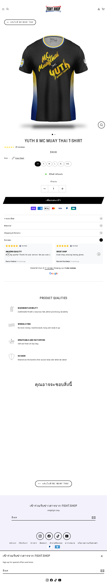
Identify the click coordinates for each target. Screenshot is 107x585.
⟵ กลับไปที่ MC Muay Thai (20, 22)
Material (7, 226)
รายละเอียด (9, 218)
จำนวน (53, 181)
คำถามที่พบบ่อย (56, 543)
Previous (8, 254)
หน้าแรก (12, 543)
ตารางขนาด (70, 543)
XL (61, 164)
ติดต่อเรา (43, 543)
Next (98, 254)
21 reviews (49, 268)
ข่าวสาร (34, 543)
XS (38, 164)
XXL (67, 164)
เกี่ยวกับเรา (23, 543)
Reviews (7, 240)
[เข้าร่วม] (102, 571)
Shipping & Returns (12, 233)
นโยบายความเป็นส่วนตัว (88, 543)
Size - (14, 158)
